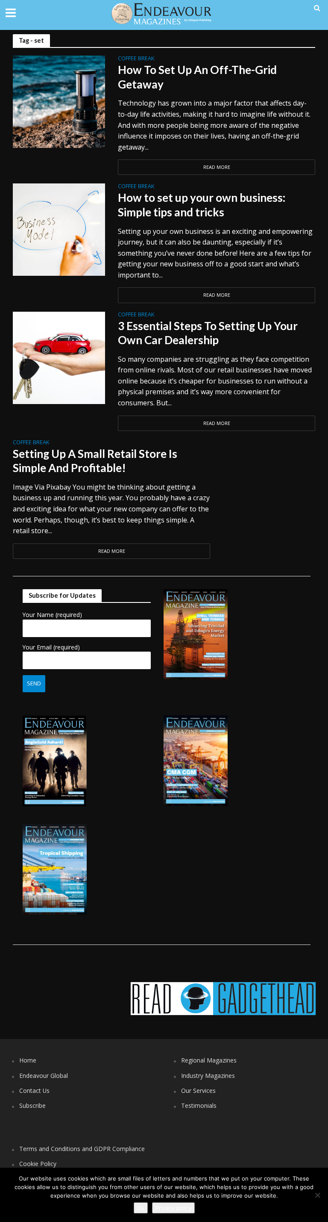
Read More (216, 167)
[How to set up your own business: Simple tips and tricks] (59, 229)
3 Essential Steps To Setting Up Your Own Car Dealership (208, 333)
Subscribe (32, 1105)
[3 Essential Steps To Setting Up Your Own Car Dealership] (59, 357)
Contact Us (34, 1090)
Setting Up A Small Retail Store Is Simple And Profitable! (95, 461)
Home (27, 1060)
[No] (317, 1195)
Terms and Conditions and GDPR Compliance (82, 1149)
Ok (140, 1207)
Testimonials (199, 1105)
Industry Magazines (208, 1075)
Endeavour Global (43, 1075)
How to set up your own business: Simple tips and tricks (201, 205)
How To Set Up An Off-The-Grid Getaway (197, 77)
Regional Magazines (209, 1060)
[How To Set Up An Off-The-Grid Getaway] (59, 101)
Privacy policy (173, 1207)
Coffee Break (136, 59)
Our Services (198, 1090)
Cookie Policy (37, 1164)
